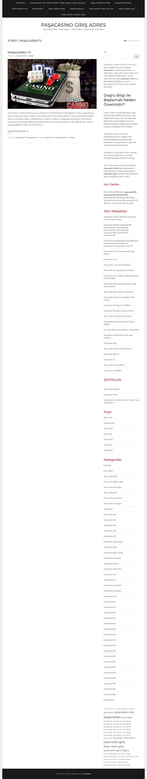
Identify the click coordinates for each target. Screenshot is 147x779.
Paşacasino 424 (110, 531)
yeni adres (120, 765)
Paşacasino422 (110, 602)
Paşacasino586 (110, 683)
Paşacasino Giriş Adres (73, 25)
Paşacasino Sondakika (113, 370)
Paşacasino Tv (19, 52)
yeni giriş (127, 765)
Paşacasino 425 (110, 536)
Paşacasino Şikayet (111, 354)
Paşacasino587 (110, 689)
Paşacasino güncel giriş (113, 553)
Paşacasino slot (110, 574)
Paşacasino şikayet (111, 563)
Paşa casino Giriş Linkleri (114, 365)
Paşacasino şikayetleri (113, 569)
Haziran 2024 (109, 423)
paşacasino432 (110, 640)
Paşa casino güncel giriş (73, 15)
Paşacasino (37, 9)
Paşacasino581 (109, 656)
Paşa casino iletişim (100, 3)
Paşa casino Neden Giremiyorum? (118, 349)
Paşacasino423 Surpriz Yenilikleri (117, 305)
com (116, 709)
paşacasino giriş (114, 742)
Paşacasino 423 (110, 525)
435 (105, 709)
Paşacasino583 (110, 667)
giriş (119, 709)
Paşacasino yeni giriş (112, 591)
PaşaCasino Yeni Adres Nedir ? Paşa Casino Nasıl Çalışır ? (58, 3)
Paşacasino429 (110, 623)
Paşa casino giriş (56, 9)
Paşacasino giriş (110, 174)
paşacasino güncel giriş (116, 750)
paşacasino (112, 717)
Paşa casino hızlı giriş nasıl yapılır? (118, 316)
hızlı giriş (107, 465)
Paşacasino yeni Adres (113, 585)
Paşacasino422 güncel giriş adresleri (118, 311)
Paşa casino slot (126, 9)
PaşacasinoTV (61, 137)
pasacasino (109, 712)
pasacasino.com (19, 9)
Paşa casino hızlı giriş (112, 487)
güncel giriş (125, 709)
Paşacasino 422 (110, 520)
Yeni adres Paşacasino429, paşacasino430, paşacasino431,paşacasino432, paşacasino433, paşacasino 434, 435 (121, 243)
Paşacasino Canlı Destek (124, 738)
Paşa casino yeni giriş (112, 503)
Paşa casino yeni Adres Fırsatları (117, 265)
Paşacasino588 (110, 694)
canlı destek (110, 709)
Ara (105, 52)
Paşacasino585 (110, 678)
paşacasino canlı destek (101, 9)
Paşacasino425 (110, 618)
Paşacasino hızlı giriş (112, 558)
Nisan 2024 (108, 428)
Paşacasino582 (110, 662)
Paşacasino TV (21, 137)
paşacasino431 (109, 634)
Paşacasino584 (110, 673)
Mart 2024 (108, 434)
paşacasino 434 (117, 729)
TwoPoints (86, 774)
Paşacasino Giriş (123, 3)
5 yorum (71, 137)
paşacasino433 (110, 645)
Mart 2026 (108, 417)
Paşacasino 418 (110, 514)
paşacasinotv (32, 137)
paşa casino (108, 471)
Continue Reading (17, 131)
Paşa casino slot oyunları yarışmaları (119, 292)
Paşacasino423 (77, 9)
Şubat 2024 (108, 439)
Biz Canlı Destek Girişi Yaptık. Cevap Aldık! (121, 330)
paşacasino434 (110, 651)
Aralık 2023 (108, 450)
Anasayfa (20, 3)
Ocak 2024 (108, 445)
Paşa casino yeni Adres (113, 498)
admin (31, 56)
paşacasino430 (110, 629)
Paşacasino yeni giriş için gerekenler (119, 270)
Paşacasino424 (110, 612)
